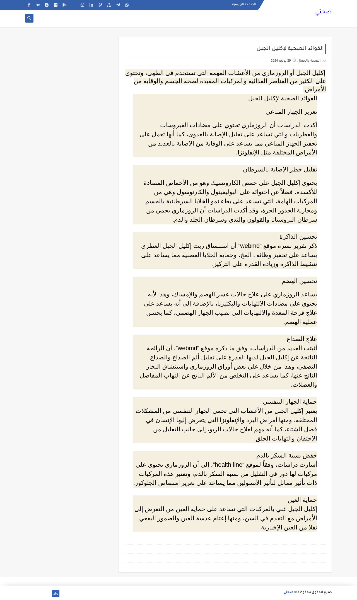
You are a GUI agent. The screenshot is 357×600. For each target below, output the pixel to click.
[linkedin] (91, 5)
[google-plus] (73, 5)
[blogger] (46, 5)
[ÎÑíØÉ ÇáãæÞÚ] (29, 593)
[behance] (38, 5)
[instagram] (82, 5)
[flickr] (55, 5)
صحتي (323, 12)
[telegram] (118, 5)
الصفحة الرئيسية (244, 4)
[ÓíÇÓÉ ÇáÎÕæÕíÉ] (46, 593)
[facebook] (29, 5)
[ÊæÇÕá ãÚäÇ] (38, 593)
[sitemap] (109, 5)
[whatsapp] (127, 5)
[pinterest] (100, 5)
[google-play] (64, 5)
